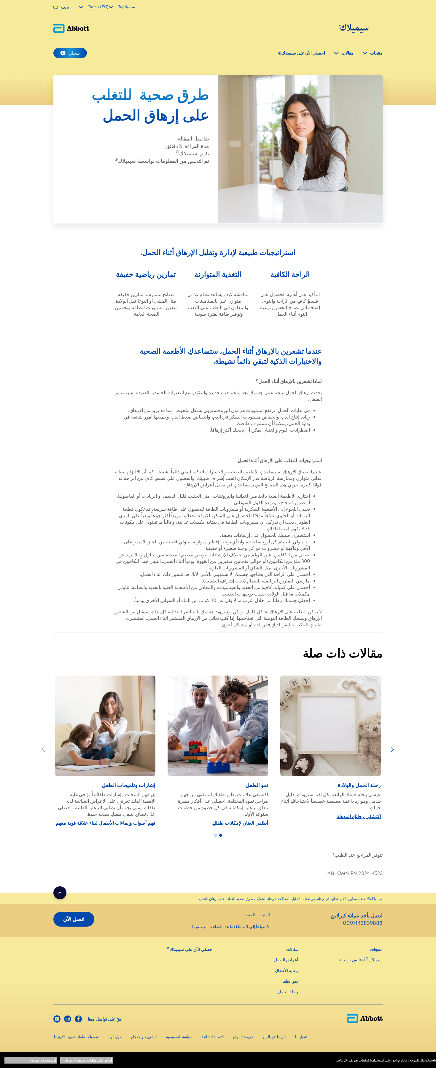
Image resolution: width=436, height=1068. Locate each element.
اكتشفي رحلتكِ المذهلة (359, 816)
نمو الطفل (289, 981)
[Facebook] (78, 1020)
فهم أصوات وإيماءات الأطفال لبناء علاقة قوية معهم (105, 823)
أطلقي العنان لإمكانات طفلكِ (240, 823)
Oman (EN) (98, 7)
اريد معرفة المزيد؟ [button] (43, 1060)
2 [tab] (215, 835)
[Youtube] (57, 1020)
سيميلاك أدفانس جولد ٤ (361, 960)
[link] (342, 898)
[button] (55, 8)
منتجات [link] (376, 53)
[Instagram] (67, 1020)
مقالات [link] (348, 53)
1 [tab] (220, 835)
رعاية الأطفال (286, 970)
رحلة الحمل (288, 992)
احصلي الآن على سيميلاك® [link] (301, 53)
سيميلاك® (126, 7)
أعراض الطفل (286, 960)
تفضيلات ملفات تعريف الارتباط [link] (75, 1036)
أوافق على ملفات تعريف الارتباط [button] (88, 1060)
